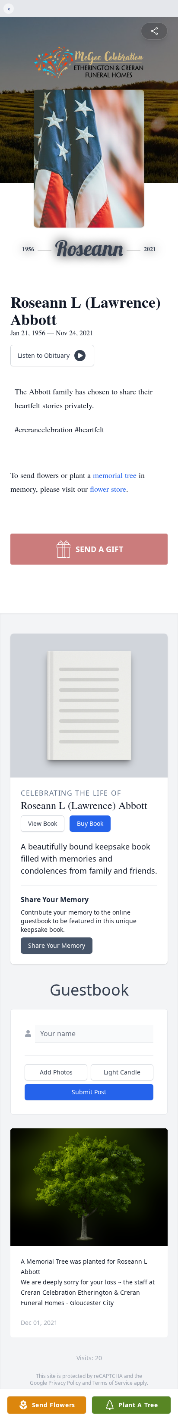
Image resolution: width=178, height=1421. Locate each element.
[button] (89, 1187)
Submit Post (89, 1092)
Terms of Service (112, 1383)
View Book (42, 823)
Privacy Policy (64, 1383)
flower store (108, 489)
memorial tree (115, 475)
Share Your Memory (56, 945)
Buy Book (90, 823)
